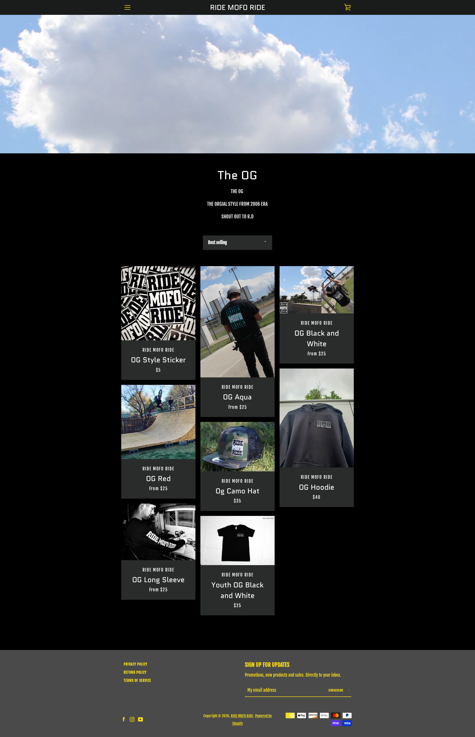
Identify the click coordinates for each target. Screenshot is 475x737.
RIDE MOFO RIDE (237, 7)
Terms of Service (137, 680)
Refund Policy (135, 672)
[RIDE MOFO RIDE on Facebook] (123, 719)
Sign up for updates (267, 664)
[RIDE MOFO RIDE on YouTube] (140, 719)
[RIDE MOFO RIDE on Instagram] (132, 719)
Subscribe (337, 690)
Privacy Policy (135, 664)
